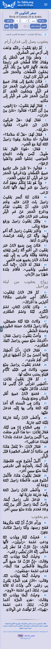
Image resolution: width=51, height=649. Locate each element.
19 (45, 350)
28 (45, 475)
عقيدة (40, 626)
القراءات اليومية (21, 623)
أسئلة (7, 623)
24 (45, 417)
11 (45, 221)
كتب (31, 626)
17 (45, 321)
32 (45, 537)
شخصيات (26, 626)
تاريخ (35, 626)
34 (45, 575)
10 (45, 197)
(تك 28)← (8, 21)
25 (45, 427)
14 (45, 264)
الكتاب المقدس (41, 623)
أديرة (15, 626)
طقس (46, 626)
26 (45, 446)
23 (45, 403)
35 (45, 595)
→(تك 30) (42, 21)
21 (45, 379)
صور (26, 628)
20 (45, 364)
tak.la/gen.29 (26, 638)
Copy (20, 635)
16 (45, 306)
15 (45, 292)
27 (45, 461)
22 (45, 393)
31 (45, 522)
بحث (34, 623)
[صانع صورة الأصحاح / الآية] (6, 26)
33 (45, 556)
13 (45, 245)
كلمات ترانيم (8, 626)
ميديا (30, 628)
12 (45, 231)
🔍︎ (17, 20)
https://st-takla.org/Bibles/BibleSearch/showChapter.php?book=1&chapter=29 (25, 631)
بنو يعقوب (39, 516)
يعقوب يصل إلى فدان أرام (26, 41)
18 (45, 335)
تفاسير (44, 26)
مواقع (21, 628)
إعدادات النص (35, 26)
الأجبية (13, 623)
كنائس (20, 626)
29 (45, 490)
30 (45, 499)
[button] (32, 21)
